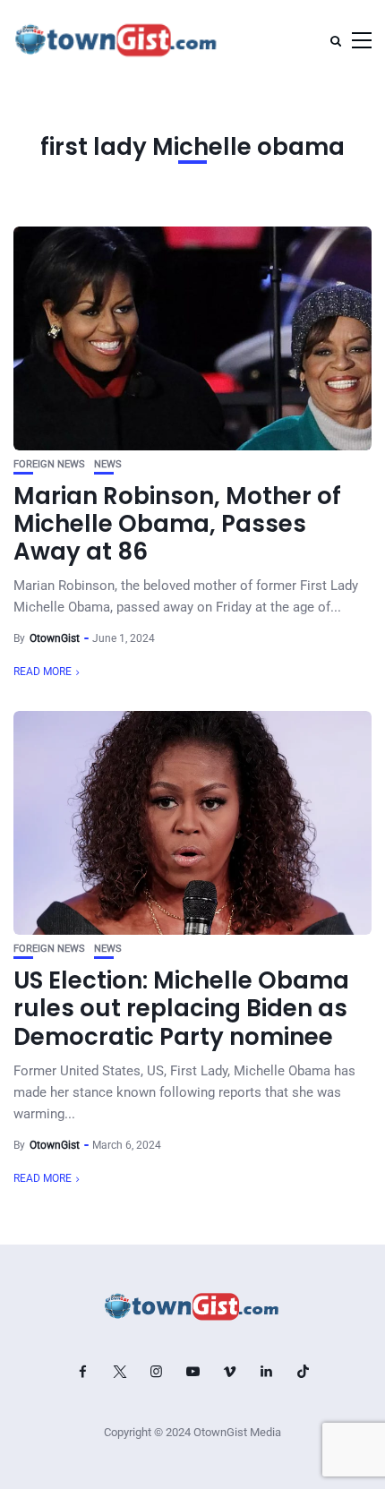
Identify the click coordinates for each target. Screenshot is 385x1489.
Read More (42, 671)
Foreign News (49, 464)
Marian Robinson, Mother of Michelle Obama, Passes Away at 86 (177, 524)
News (108, 464)
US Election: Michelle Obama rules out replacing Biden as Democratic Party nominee (181, 1008)
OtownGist (55, 638)
